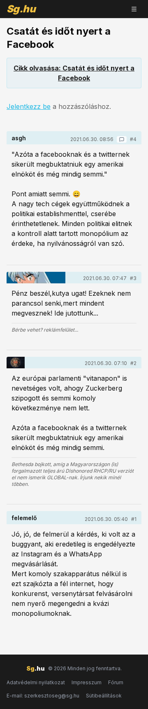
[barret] (36, 277)
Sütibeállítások (104, 696)
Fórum (115, 682)
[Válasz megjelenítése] (122, 139)
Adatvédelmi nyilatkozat (36, 682)
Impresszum (87, 682)
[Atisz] (16, 362)
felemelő (24, 517)
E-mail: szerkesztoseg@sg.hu (43, 696)
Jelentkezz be (29, 106)
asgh (19, 137)
